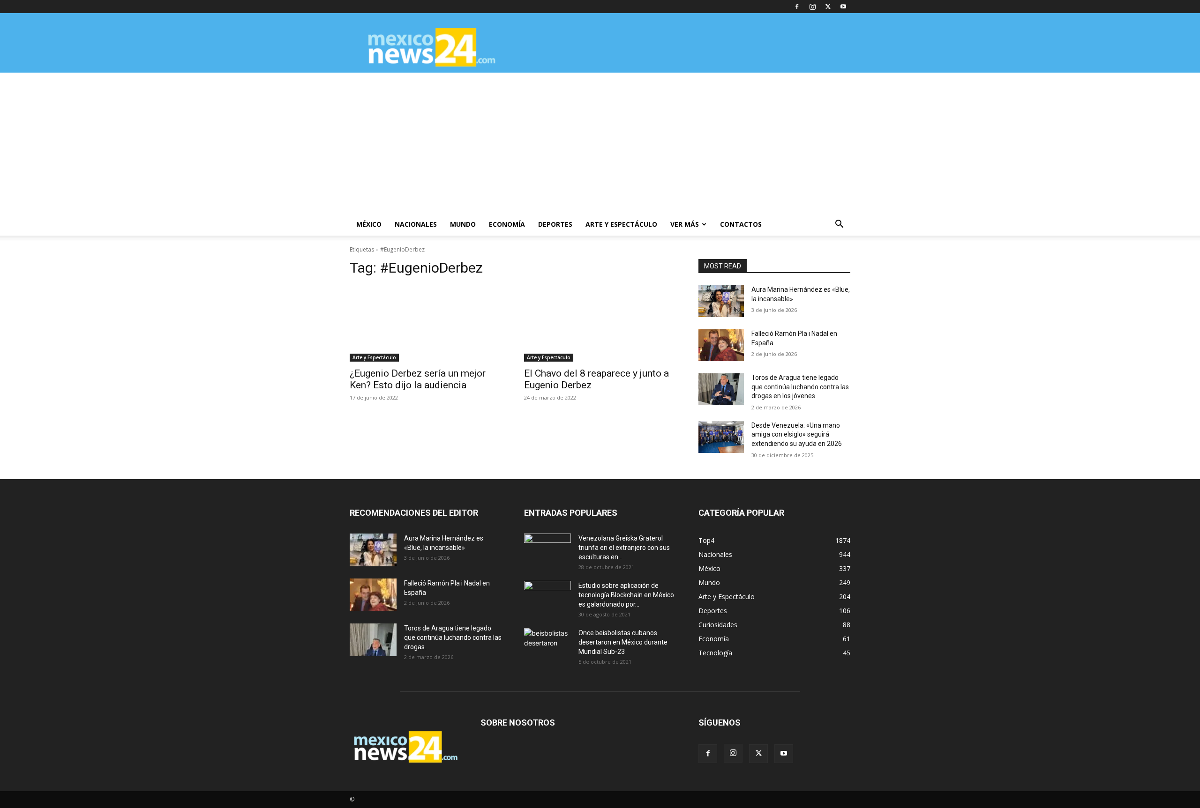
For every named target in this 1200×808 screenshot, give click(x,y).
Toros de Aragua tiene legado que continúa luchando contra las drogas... (453, 637)
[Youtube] (843, 6)
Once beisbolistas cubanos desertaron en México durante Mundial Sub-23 (623, 642)
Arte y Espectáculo (374, 357)
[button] (839, 225)
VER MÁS (684, 224)
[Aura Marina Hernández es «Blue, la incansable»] (721, 301)
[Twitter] (828, 6)
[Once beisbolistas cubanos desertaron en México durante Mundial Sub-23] (547, 644)
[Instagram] (812, 6)
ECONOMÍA (507, 224)
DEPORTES (555, 224)
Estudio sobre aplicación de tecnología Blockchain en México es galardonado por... (626, 595)
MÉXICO (369, 224)
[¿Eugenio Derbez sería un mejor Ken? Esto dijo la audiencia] (426, 324)
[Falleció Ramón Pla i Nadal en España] (721, 345)
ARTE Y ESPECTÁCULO (621, 224)
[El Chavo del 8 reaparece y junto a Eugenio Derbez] (600, 324)
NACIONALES (416, 224)
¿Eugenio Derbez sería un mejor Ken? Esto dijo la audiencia (418, 379)
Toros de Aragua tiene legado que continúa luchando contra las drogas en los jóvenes (800, 387)
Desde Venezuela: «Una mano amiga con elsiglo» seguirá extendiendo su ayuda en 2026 (796, 434)
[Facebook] (797, 6)
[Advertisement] (600, 142)
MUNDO (463, 224)
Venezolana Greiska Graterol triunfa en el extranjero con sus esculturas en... (624, 547)
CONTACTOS (741, 224)
